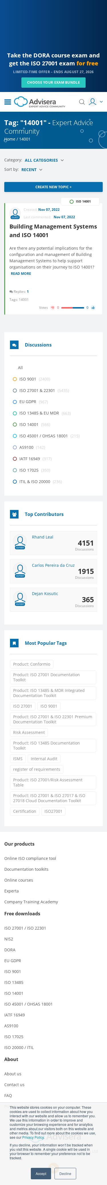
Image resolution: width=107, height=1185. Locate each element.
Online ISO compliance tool (30, 858)
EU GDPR (12, 960)
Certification (24, 811)
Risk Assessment (29, 732)
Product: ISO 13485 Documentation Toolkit (46, 745)
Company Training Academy (31, 901)
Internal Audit (44, 758)
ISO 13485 (13, 982)
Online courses (18, 880)
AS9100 (11, 1025)
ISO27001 (53, 811)
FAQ (8, 1095)
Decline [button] (65, 1173)
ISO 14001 (13, 993)
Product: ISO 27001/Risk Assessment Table (47, 782)
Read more (21, 274)
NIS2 (8, 939)
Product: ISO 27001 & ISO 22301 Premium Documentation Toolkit (52, 719)
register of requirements (36, 769)
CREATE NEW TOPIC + (53, 187)
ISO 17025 (13, 1036)
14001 (24, 299)
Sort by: (12, 169)
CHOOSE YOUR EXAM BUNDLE (53, 82)
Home (9, 139)
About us (12, 1073)
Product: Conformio (31, 664)
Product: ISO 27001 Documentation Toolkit (46, 677)
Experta (11, 891)
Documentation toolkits (26, 869)
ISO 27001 (22, 706)
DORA (9, 949)
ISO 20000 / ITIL (19, 1047)
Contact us (14, 1084)
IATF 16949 (14, 1015)
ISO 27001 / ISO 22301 (25, 928)
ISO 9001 (49, 706)
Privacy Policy (33, 1137)
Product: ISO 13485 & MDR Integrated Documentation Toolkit (49, 693)
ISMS (18, 758)
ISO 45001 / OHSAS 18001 (28, 1004)
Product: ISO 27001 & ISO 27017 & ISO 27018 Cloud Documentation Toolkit (49, 798)
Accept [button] (41, 1173)
